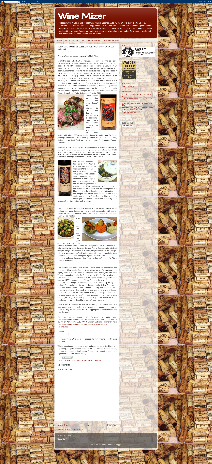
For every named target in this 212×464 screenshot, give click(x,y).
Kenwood (90, 360)
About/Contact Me (71, 40)
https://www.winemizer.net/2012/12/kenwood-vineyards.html (81, 319)
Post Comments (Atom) (75, 429)
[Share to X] (67, 357)
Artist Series (67, 360)
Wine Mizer (82, 15)
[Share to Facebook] (69, 357)
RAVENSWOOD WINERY (131, 112)
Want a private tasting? (112, 40)
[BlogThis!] (65, 357)
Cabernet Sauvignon (79, 360)
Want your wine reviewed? (91, 40)
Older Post (112, 425)
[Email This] (63, 357)
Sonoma (98, 360)
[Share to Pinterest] (71, 357)
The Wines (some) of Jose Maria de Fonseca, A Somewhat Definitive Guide (138, 108)
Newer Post (62, 425)
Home (59, 40)
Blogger (118, 445)
